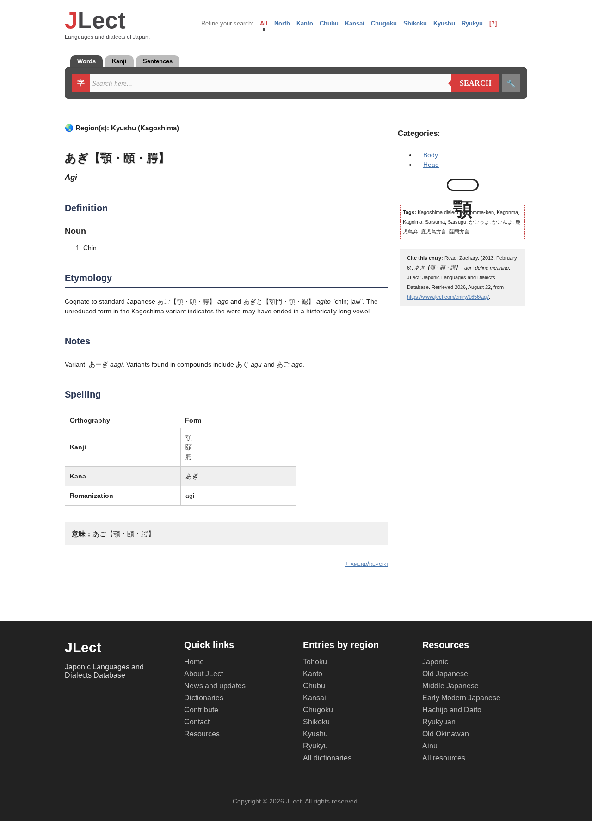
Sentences (158, 61)
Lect (95, 20)
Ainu (430, 746)
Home (194, 662)
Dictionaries (203, 698)
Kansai (354, 23)
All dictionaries (327, 758)
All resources (443, 758)
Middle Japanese (450, 686)
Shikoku (415, 23)
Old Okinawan (445, 734)
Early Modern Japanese (461, 698)
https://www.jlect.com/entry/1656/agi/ (448, 297)
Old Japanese (445, 674)
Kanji (119, 61)
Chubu (329, 23)
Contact (197, 722)
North (282, 23)
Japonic (435, 662)
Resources (202, 734)
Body (430, 155)
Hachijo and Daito (451, 710)
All (264, 23)
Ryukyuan (439, 722)
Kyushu (444, 23)
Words (86, 61)
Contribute (201, 710)
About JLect (203, 674)
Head (431, 164)
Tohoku (315, 662)
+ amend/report (366, 563)
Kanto (304, 23)
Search (471, 83)
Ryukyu (472, 23)
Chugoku (384, 23)
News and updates (215, 686)
